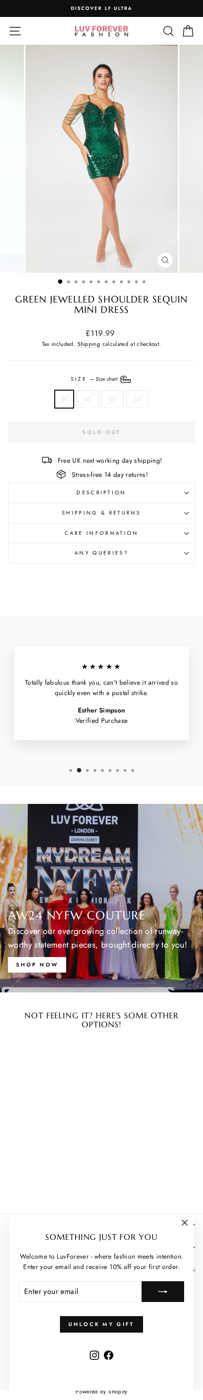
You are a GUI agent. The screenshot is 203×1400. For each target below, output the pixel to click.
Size (95, 378)
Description (101, 492)
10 (87, 399)
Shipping (88, 344)
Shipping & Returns (101, 512)
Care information (102, 533)
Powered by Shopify (101, 1391)
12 (112, 399)
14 (137, 399)
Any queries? (101, 553)
